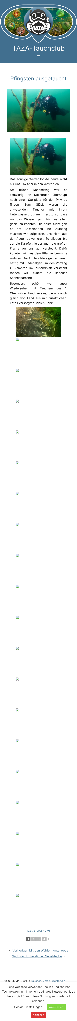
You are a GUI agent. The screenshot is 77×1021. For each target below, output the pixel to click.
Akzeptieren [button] (56, 1007)
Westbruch (58, 980)
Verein (46, 980)
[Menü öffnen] (38, 56)
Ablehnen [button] (38, 1014)
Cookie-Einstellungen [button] (28, 1007)
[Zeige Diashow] (38, 930)
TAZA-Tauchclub (39, 48)
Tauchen (36, 980)
